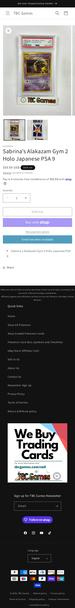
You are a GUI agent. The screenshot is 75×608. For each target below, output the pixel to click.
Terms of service (17, 599)
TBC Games (23, 593)
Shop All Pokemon (19, 325)
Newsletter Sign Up (20, 385)
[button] (7, 13)
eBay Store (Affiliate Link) (23, 350)
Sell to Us (14, 359)
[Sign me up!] (56, 506)
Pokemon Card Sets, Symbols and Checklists (35, 342)
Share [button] (10, 267)
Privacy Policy (16, 394)
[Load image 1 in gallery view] (14, 130)
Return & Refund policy (22, 411)
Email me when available (37, 239)
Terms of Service (18, 402)
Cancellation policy (39, 605)
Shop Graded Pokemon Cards (26, 333)
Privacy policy (58, 593)
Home (11, 316)
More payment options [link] (37, 231)
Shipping (7, 173)
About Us (13, 368)
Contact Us (14, 376)
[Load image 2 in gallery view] (37, 130)
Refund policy (40, 593)
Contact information (58, 599)
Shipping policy (37, 599)
